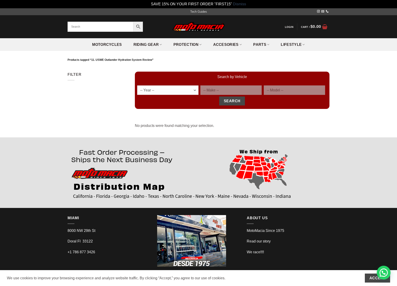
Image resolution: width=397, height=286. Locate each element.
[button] (289, 27)
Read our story (259, 241)
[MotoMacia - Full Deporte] (198, 26)
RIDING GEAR (146, 45)
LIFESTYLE (291, 45)
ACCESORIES (226, 45)
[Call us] (327, 11)
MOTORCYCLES (107, 45)
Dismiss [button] (239, 4)
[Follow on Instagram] (318, 11)
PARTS (259, 45)
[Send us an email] (322, 11)
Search (232, 101)
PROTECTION (185, 45)
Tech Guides (198, 11)
